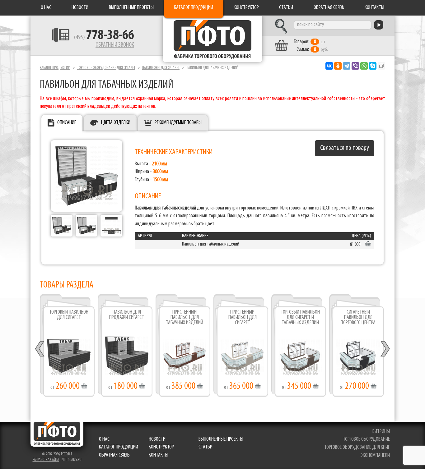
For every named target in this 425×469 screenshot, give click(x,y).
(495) (104, 37)
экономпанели (375, 455)
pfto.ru (66, 454)
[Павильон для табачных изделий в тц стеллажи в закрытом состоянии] (86, 226)
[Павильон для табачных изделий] (86, 176)
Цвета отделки (115, 123)
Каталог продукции (193, 8)
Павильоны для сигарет (161, 68)
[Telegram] (346, 66)
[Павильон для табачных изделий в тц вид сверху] (111, 226)
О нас (46, 8)
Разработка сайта (46, 460)
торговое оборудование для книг (357, 447)
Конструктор (246, 8)
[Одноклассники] (338, 66)
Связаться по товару (344, 148)
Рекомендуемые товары (178, 123)
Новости (80, 8)
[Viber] (355, 66)
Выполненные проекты (131, 8)
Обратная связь (329, 8)
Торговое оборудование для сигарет (106, 68)
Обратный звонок (115, 45)
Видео (184, 359)
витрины (381, 432)
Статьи (286, 8)
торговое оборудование (366, 439)
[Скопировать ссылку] (381, 66)
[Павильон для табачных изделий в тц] (61, 226)
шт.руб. (310, 46)
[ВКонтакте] (329, 66)
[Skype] (372, 66)
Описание (66, 123)
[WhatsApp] (364, 66)
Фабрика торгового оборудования (212, 39)
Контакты (374, 8)
